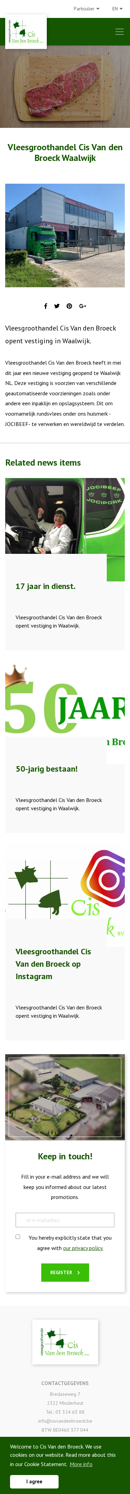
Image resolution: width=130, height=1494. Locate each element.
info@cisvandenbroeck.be (65, 1421)
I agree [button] (34, 1481)
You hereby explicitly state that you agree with (70, 1242)
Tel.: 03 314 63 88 (65, 1412)
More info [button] (81, 1464)
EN (115, 9)
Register (61, 1272)
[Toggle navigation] (119, 32)
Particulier (84, 9)
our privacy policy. (83, 1247)
